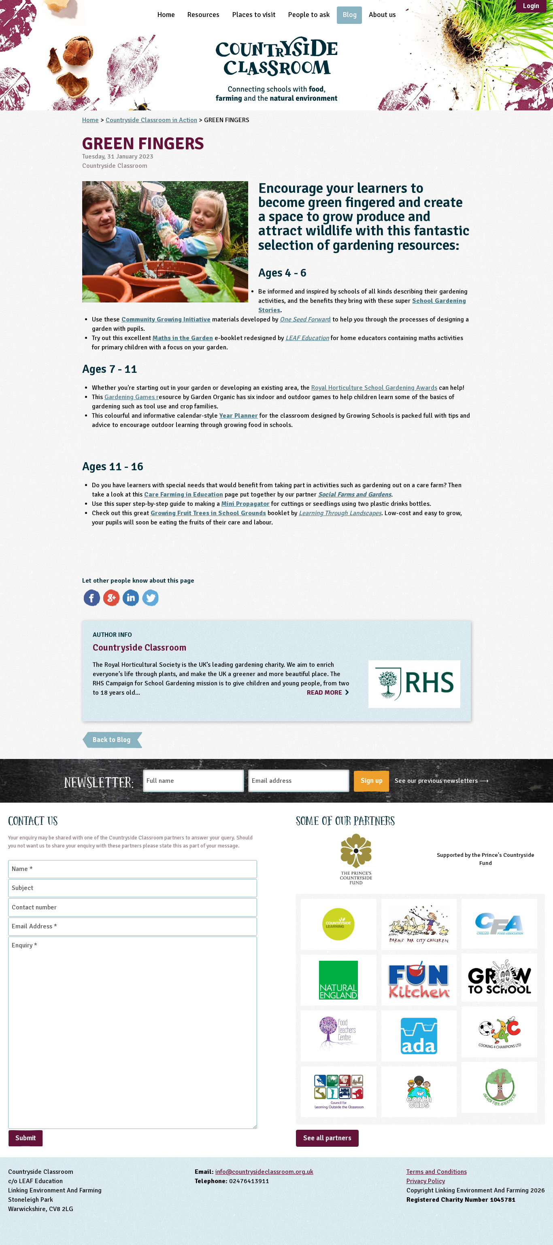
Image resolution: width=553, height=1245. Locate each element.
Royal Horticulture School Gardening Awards (374, 388)
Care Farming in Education (183, 494)
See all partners (327, 1138)
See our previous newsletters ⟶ (442, 781)
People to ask (309, 14)
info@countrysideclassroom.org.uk (264, 1172)
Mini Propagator (245, 504)
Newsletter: (99, 781)
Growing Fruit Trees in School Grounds (208, 513)
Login (531, 6)
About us (382, 14)
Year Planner (238, 416)
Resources (203, 14)
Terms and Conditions (436, 1172)
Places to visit (254, 14)
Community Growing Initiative (166, 319)
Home (166, 14)
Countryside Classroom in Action (151, 120)
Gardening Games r (131, 397)
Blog (349, 14)
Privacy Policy (425, 1181)
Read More (325, 693)
